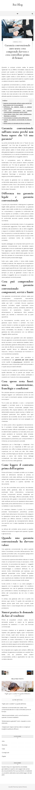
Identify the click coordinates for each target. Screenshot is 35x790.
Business (4, 745)
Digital (4, 756)
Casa (3, 749)
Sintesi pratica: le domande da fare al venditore (17, 123)
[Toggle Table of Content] (30, 101)
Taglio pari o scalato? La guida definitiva (17, 694)
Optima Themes (22, 787)
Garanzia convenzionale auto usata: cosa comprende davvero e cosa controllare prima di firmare (16, 709)
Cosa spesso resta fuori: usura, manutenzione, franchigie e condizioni (18, 115)
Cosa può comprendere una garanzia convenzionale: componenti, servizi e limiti (18, 111)
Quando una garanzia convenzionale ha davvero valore (18, 120)
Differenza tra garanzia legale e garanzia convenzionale (18, 107)
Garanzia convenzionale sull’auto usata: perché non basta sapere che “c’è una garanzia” (17, 104)
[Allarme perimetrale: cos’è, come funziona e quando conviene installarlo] (29, 673)
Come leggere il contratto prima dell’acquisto (16, 117)
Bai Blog (18, 4)
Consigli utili (17, 41)
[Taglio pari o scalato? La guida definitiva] (5, 673)
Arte (3, 741)
